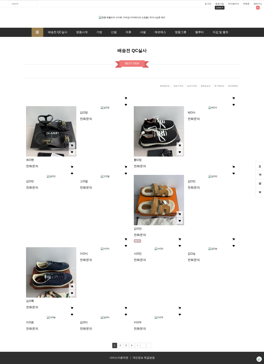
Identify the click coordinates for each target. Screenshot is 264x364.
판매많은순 (165, 86)
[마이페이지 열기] (259, 166)
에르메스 (160, 32)
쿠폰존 (246, 4)
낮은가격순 (178, 86)
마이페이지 (233, 4)
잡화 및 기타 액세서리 (122, 41)
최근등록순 (233, 86)
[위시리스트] (72, 152)
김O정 (84, 112)
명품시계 (82, 32)
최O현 (30, 159)
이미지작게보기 (135, 98)
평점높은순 (206, 86)
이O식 (84, 253)
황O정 (138, 159)
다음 (143, 345)
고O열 (84, 181)
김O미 (84, 322)
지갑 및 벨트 (220, 32)
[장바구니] (72, 145)
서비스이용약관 (118, 357)
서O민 (138, 253)
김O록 (30, 300)
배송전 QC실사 (57, 32)
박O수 (192, 112)
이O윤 (30, 322)
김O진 (30, 181)
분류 (4, 3)
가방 (99, 32)
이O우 (138, 322)
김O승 (192, 253)
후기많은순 (219, 86)
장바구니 (258, 4)
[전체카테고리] (37, 32)
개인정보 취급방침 (144, 357)
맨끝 (149, 345)
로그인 (208, 4)
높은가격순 (192, 86)
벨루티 (199, 32)
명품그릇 (180, 32)
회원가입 (219, 4)
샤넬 (143, 32)
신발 (114, 32)
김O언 (138, 228)
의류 (128, 32)
